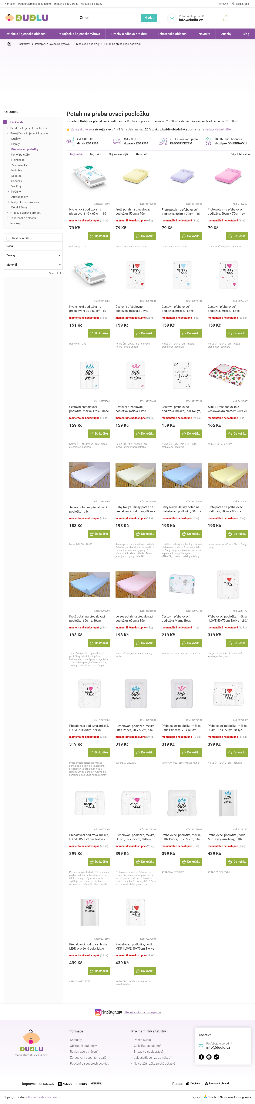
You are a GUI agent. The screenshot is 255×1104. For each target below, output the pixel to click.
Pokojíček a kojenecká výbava (29, 133)
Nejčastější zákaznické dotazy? (154, 1063)
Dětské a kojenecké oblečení (28, 128)
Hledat (149, 17)
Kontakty (10, 3)
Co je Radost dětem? (147, 1046)
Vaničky (16, 186)
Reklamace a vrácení (84, 1051)
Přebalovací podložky (24, 149)
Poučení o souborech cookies (89, 1063)
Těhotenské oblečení (23, 218)
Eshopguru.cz (242, 1097)
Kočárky (16, 191)
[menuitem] (26, 34)
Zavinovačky (19, 165)
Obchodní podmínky (83, 1046)
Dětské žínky (19, 207)
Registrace (242, 3)
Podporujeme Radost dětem (34, 3)
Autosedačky (19, 197)
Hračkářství (16, 122)
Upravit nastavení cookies (44, 1097)
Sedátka (16, 175)
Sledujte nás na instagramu (142, 1012)
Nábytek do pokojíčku (25, 202)
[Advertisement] (127, 79)
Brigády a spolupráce (65, 3)
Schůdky (16, 181)
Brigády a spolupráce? (148, 1051)
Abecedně (141, 154)
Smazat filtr (56, 273)
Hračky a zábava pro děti (25, 212)
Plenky (15, 144)
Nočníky (16, 170)
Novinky (15, 223)
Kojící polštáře (20, 154)
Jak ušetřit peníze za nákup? (153, 1057)
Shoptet (213, 1097)
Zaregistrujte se (81, 129)
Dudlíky (16, 138)
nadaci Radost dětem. (219, 129)
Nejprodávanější (118, 154)
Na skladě (20, 238)
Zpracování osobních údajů (88, 1057)
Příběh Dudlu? (143, 1040)
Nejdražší (95, 154)
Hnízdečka (18, 160)
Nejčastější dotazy (91, 3)
